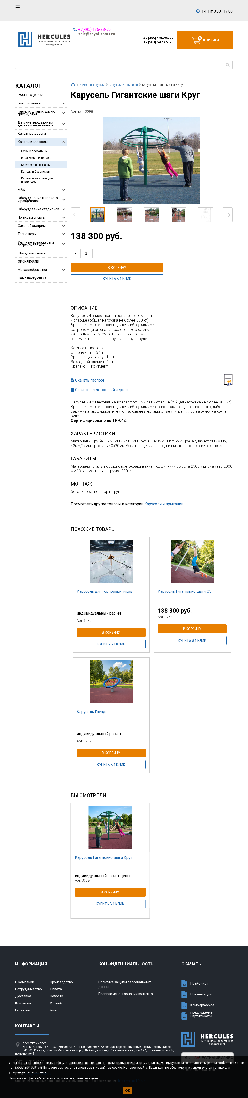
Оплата (56, 989)
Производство (61, 982)
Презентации (201, 994)
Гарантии (22, 1010)
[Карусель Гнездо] (111, 682)
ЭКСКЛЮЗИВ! (28, 261)
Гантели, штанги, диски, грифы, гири (36, 113)
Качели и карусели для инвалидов (37, 180)
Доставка (23, 996)
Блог (53, 1010)
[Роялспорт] (44, 45)
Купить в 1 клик (117, 279)
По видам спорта (31, 217)
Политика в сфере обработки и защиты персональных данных (55, 1078)
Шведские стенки (32, 253)
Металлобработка (32, 270)
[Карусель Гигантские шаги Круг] (152, 160)
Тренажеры (27, 234)
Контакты (23, 1003)
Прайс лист (199, 983)
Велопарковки (29, 103)
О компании (24, 982)
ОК (127, 1090)
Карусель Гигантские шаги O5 (184, 591)
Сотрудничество (28, 989)
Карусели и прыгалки (36, 164)
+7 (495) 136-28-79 (158, 38)
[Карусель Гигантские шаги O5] (192, 561)
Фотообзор (59, 1003)
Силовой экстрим (32, 226)
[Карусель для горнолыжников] (111, 561)
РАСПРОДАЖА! (30, 95)
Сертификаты (201, 1016)
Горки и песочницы (34, 151)
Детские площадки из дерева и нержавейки (35, 123)
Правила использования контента (125, 994)
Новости (56, 996)
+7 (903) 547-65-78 (158, 42)
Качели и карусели (33, 142)
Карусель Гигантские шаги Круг (103, 857)
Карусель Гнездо (92, 712)
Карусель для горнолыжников (104, 591)
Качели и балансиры (35, 171)
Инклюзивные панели (36, 158)
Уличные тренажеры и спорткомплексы (36, 243)
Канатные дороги (32, 133)
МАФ (22, 190)
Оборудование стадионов (38, 209)
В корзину (117, 267)
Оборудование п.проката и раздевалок (38, 199)
